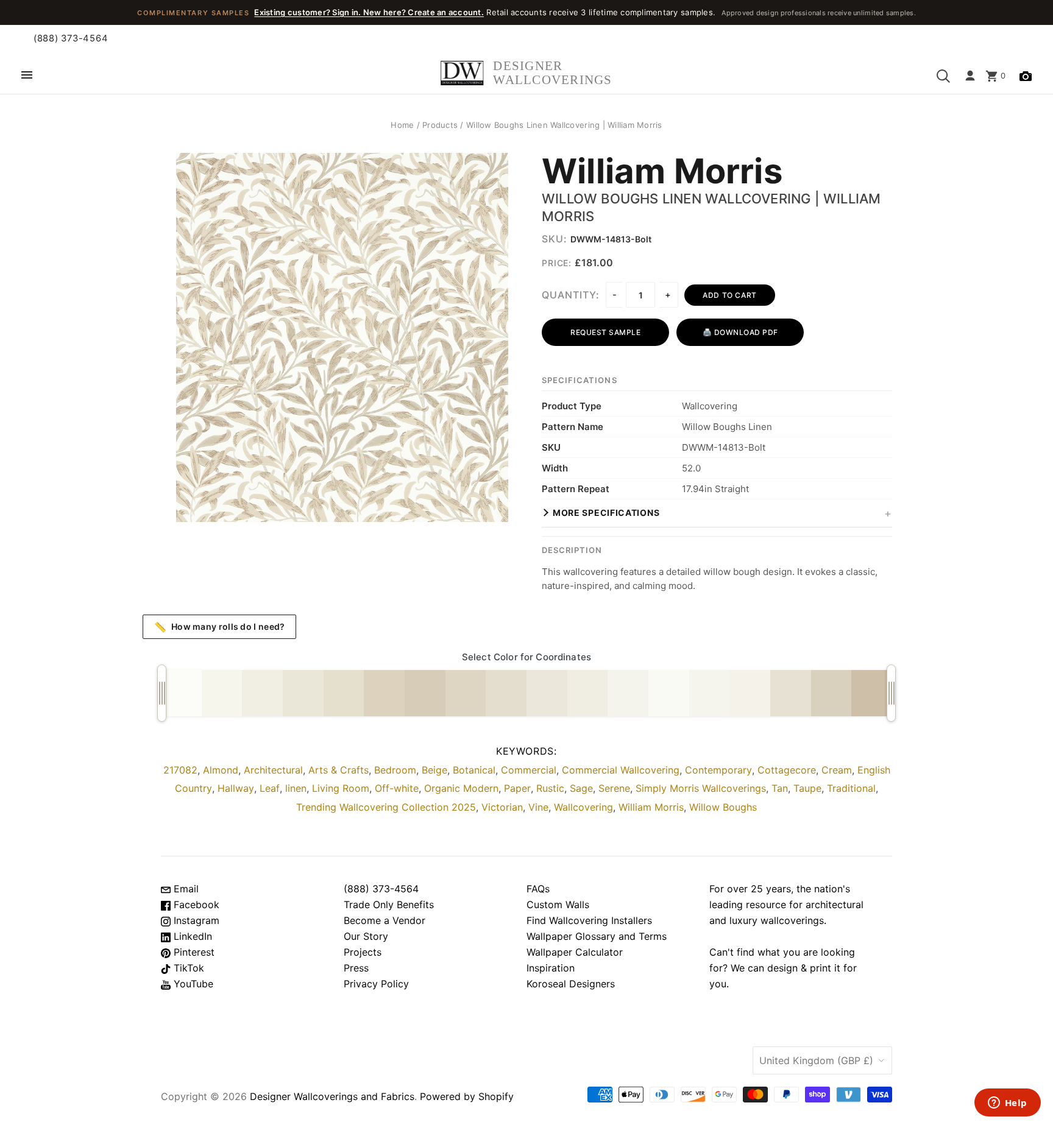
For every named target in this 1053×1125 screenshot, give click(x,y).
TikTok (187, 968)
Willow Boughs (723, 807)
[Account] (970, 76)
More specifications (606, 512)
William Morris (662, 172)
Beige (434, 770)
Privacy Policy (376, 984)
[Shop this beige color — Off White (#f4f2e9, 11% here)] (749, 693)
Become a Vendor (384, 920)
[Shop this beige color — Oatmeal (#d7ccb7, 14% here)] (425, 693)
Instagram (195, 920)
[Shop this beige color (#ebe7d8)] (303, 693)
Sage (581, 788)
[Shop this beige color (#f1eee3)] (262, 693)
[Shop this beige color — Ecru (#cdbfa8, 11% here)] (871, 693)
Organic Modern (461, 788)
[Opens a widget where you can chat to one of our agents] (1007, 1103)
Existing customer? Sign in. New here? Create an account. (369, 12)
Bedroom (395, 770)
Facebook (195, 904)
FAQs (538, 889)
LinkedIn (191, 936)
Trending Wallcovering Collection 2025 (386, 807)
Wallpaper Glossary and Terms (596, 936)
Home (402, 125)
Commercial (528, 770)
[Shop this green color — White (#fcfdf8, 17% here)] (181, 693)
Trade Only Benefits (389, 904)
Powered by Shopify (467, 1096)
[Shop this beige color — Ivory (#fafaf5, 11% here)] (668, 693)
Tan (779, 788)
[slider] (161, 693)
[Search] (943, 76)
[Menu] (26, 75)
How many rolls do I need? (219, 627)
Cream (836, 770)
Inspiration (550, 968)
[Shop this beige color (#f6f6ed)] (222, 693)
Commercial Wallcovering (620, 770)
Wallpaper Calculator (574, 952)
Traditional (851, 788)
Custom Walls (557, 904)
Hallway (236, 788)
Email (185, 889)
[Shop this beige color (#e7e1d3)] (790, 693)
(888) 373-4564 (71, 38)
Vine (538, 807)
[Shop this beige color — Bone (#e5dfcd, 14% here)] (344, 693)
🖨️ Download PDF (740, 332)
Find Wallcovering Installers (589, 920)
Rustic (550, 788)
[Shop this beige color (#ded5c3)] (465, 693)
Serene (614, 788)
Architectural (273, 770)
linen (296, 788)
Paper (517, 788)
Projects (362, 952)
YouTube (192, 984)
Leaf (270, 788)
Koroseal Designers (570, 984)
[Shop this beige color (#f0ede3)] (587, 693)
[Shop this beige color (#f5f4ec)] (628, 693)
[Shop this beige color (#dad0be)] (831, 693)
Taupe (807, 788)
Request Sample (605, 332)
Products (440, 125)
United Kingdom (816, 1060)
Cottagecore (786, 770)
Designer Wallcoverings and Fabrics (332, 1096)
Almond (220, 770)
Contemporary (718, 770)
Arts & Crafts (338, 770)
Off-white (397, 788)
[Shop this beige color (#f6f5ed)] (709, 693)
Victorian (502, 807)
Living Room (340, 788)
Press (356, 968)
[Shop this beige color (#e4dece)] (506, 693)
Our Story (366, 936)
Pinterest (192, 952)
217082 (180, 770)
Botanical (474, 770)
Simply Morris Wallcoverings (701, 788)
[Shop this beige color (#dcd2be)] (384, 693)
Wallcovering (583, 807)
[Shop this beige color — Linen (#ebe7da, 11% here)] (546, 693)
